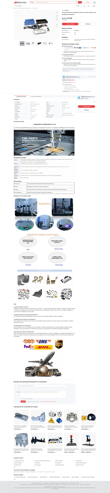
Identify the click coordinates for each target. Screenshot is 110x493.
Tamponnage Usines (43, 477)
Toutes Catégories (18, 5)
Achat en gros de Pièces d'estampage (87, 477)
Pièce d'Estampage (35, 8)
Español (32, 484)
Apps (88, 5)
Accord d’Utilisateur (46, 483)
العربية (61, 484)
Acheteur (77, 5)
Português (36, 484)
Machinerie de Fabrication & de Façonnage (23, 8)
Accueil (15, 8)
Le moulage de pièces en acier (19, 460)
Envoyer (23, 401)
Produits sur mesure (65, 477)
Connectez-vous (65, 91)
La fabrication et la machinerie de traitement (42, 460)
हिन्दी (70, 484)
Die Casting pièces (37, 464)
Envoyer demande (70, 24)
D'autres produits (58, 462)
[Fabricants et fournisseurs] (20, 2)
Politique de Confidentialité (54, 483)
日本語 (68, 484)
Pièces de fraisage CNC (80, 464)
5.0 (82, 98)
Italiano (49, 484)
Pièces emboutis (37, 462)
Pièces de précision (79, 460)
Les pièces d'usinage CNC (59, 464)
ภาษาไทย (74, 484)
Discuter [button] (88, 24)
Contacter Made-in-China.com (64, 483)
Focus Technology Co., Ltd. (54, 486)
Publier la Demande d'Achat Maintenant (48, 401)
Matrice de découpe (75, 477)
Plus (14, 479)
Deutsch (53, 484)
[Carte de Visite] (94, 101)
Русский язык (45, 484)
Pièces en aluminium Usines (32, 477)
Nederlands (57, 484)
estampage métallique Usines (55, 477)
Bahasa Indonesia (87, 484)
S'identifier (94, 3)
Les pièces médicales (58, 460)
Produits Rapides (72, 483)
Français (40, 484)
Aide (84, 5)
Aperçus (77, 483)
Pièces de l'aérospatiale (18, 462)
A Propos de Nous (34, 483)
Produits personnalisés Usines (20, 477)
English (28, 484)
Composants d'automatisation (81, 462)
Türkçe (78, 484)
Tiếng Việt (81, 484)
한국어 (65, 484)
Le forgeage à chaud (17, 464)
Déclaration (39, 483)
